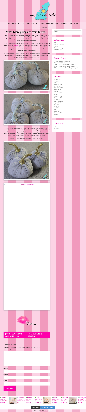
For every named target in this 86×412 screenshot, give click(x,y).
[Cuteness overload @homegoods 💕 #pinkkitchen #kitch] (21, 400)
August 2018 (57, 103)
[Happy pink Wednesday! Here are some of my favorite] (65, 400)
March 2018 (57, 111)
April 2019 (56, 91)
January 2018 (57, 114)
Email (6, 374)
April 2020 (56, 82)
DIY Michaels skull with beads (62, 61)
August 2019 (57, 89)
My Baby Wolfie (48, 410)
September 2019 (58, 87)
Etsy (55, 126)
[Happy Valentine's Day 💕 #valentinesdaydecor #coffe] (47, 400)
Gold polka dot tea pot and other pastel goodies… (67, 67)
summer (16, 45)
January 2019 (57, 94)
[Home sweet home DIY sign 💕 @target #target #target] (73, 400)
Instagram (57, 128)
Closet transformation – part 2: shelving (65, 64)
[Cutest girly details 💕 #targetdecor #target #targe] (82, 400)
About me (15, 23)
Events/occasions (52, 23)
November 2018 (58, 97)
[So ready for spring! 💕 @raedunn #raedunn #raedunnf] (12, 400)
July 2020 (56, 81)
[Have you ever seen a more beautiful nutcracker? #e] (30, 400)
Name (6, 368)
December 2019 (58, 84)
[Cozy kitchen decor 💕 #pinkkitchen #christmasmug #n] (39, 400)
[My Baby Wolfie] (43, 11)
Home (8, 23)
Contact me (43, 27)
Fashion (77, 23)
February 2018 (58, 113)
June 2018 (57, 106)
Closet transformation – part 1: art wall (64, 66)
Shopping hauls (66, 23)
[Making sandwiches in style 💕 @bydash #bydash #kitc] (56, 400)
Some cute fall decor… (60, 62)
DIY (42, 23)
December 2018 (58, 96)
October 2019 (57, 86)
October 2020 (57, 79)
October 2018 (57, 99)
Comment (8, 350)
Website (7, 381)
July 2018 (56, 104)
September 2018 (58, 101)
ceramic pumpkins (34, 39)
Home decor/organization (30, 23)
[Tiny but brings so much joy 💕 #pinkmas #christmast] (4, 400)
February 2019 (58, 92)
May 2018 (56, 108)
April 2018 (56, 109)
